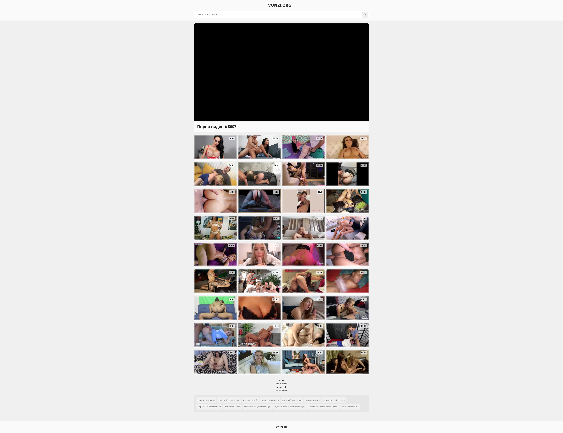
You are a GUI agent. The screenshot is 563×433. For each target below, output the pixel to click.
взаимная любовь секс (334, 400)
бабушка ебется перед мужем (324, 406)
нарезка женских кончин (209, 406)
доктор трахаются (206, 400)
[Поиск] (365, 15)
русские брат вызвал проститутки (290, 406)
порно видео (281, 383)
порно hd (281, 387)
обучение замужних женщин (257, 406)
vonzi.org (279, 5)
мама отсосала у (232, 406)
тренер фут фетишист (229, 400)
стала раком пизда (270, 400)
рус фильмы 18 (250, 400)
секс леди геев (312, 400)
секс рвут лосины (350, 406)
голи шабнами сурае (292, 400)
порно (281, 380)
